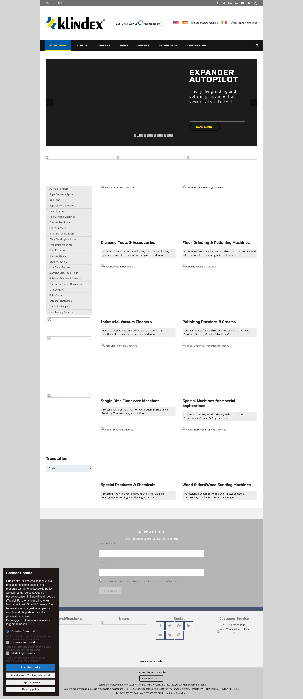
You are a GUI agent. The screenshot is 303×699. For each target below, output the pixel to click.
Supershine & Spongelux (62, 205)
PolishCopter (56, 295)
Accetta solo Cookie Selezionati (30, 675)
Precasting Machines (61, 244)
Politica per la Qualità (152, 661)
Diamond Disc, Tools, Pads (63, 273)
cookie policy (36, 624)
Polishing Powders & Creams (65, 278)
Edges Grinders (57, 228)
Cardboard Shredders (61, 301)
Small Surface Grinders (62, 233)
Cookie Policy (143, 672)
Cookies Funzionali (23, 642)
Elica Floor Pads (57, 211)
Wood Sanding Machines (62, 239)
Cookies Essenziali (23, 631)
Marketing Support (59, 306)
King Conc (54, 200)
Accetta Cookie (31, 667)
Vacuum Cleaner (58, 256)
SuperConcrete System (62, 194)
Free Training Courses (61, 312)
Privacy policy (30, 689)
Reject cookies (31, 682)
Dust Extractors (58, 250)
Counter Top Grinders (61, 222)
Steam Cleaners (58, 261)
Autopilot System (59, 188)
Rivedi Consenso (151, 678)
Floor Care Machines (60, 267)
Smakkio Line (56, 289)
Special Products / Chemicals (65, 284)
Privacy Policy (159, 581)
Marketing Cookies (23, 653)
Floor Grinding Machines (62, 216)
